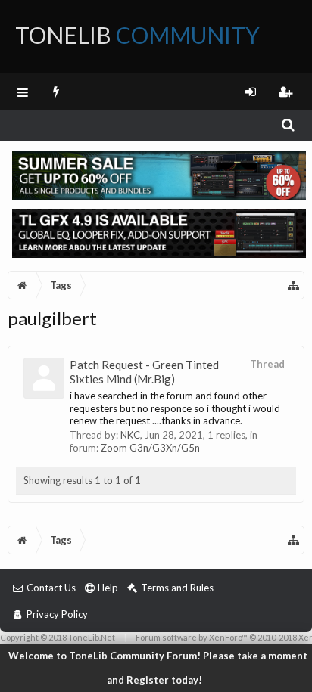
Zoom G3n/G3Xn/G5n (150, 448)
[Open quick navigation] (294, 285)
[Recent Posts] (56, 91)
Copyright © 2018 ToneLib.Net (57, 637)
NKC (130, 435)
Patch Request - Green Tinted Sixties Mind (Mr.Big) (144, 372)
